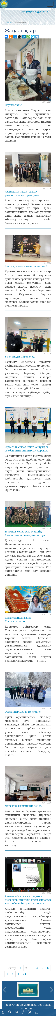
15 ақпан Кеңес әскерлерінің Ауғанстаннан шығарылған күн (25, 533)
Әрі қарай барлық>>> (35, 12)
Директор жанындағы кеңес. (23, 806)
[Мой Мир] (15, 36)
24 (24, 974)
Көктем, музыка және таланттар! (26, 266)
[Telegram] (37, 36)
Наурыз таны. (13, 105)
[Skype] (33, 36)
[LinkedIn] (24, 36)
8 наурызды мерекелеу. (20, 356)
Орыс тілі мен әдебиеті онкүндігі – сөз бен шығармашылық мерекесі (27, 448)
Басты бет (8, 22)
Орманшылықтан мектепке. (23, 711)
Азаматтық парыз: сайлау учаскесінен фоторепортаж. (22, 193)
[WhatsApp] (28, 36)
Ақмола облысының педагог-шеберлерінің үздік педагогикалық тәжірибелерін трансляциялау (28, 899)
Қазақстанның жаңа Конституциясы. (18, 619)
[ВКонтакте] (6, 36)
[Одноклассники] (11, 36)
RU (36, 1012)
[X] (19, 36)
